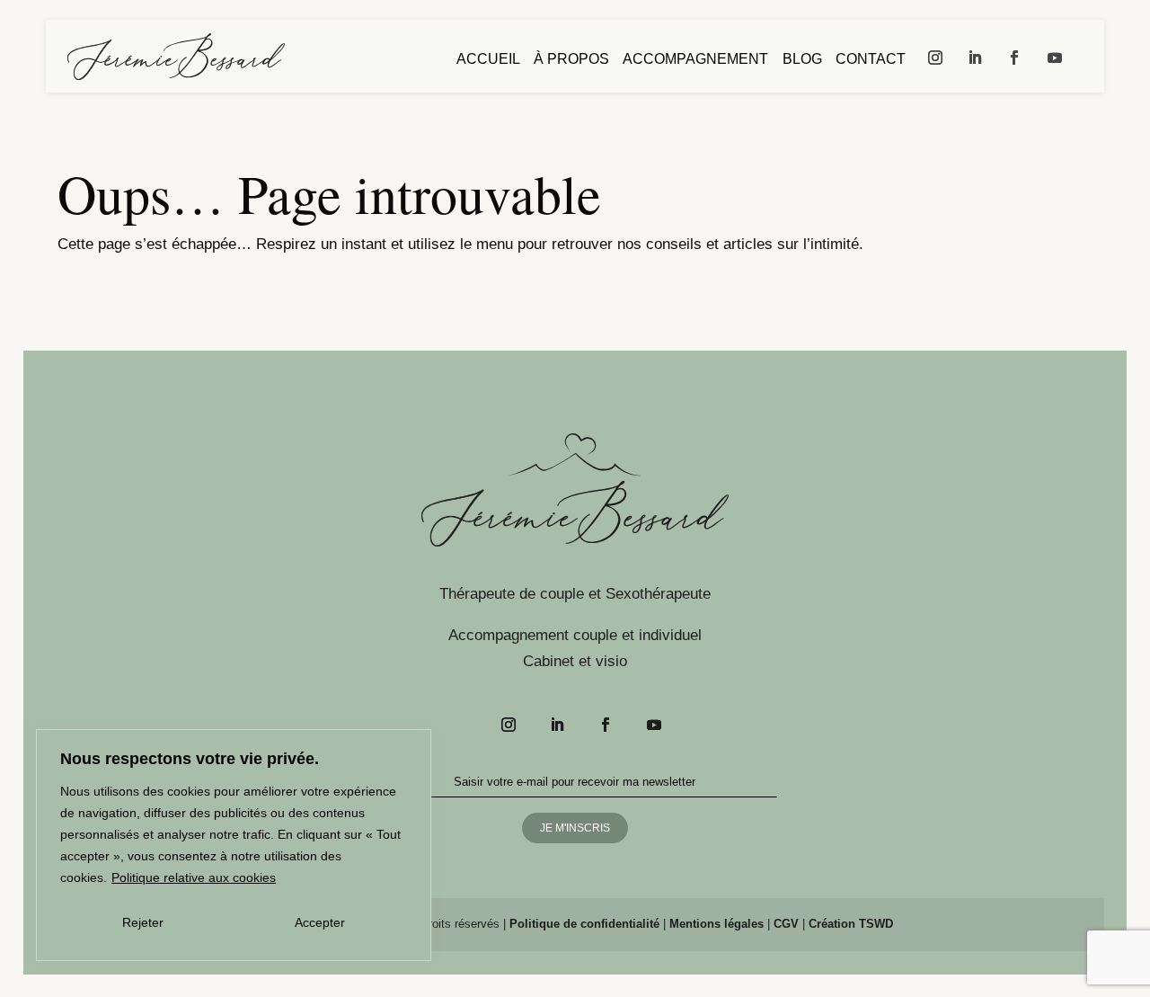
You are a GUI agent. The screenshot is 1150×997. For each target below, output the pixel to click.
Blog (802, 60)
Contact (871, 60)
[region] (233, 845)
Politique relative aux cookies (193, 877)
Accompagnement (695, 60)
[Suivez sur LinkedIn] (974, 57)
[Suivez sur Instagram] (935, 57)
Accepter (320, 922)
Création (851, 923)
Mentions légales (716, 923)
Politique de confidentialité (584, 923)
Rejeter (143, 922)
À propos (571, 60)
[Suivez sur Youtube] (1054, 57)
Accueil (488, 60)
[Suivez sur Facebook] (1014, 57)
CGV (786, 923)
